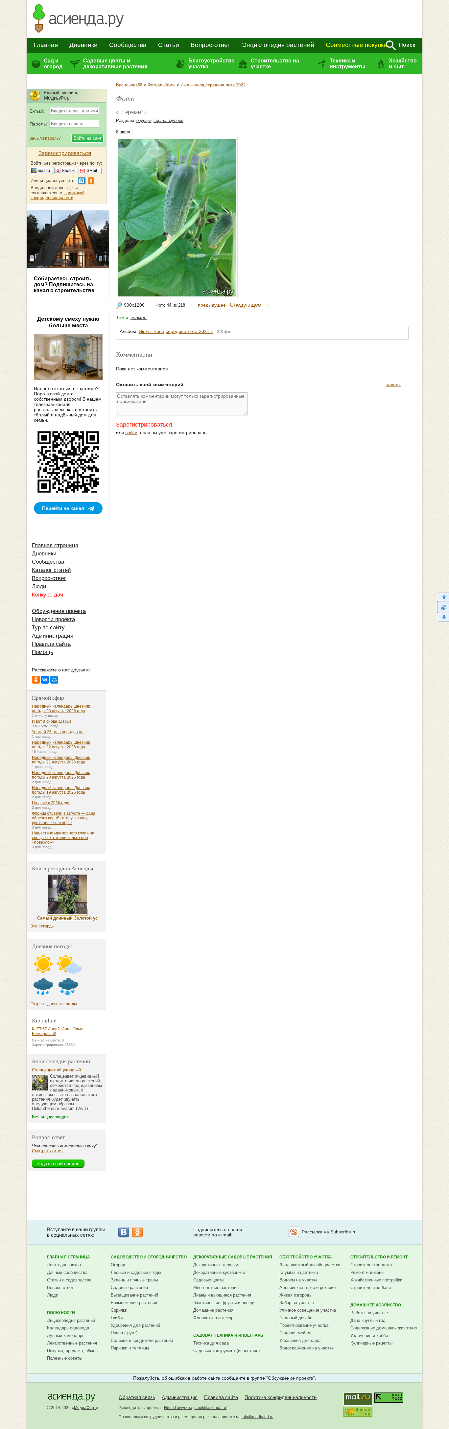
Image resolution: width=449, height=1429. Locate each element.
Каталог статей (51, 570)
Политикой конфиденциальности (57, 195)
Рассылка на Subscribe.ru (329, 1231)
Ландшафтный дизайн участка (309, 1264)
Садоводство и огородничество (149, 1257)
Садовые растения (129, 1287)
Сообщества (128, 44)
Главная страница (55, 545)
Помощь (42, 652)
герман (138, 317)
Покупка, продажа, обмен (72, 1350)
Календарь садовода (68, 1327)
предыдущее (212, 305)
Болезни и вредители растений (142, 1340)
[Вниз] (443, 617)
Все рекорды (43, 926)
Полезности (61, 1312)
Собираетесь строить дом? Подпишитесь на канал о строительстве (64, 284)
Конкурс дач (47, 595)
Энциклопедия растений (278, 44)
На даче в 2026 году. (51, 803)
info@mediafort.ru (257, 1417)
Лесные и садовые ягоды (136, 1272)
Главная (46, 44)
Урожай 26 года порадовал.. (58, 732)
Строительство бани (370, 1287)
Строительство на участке (275, 63)
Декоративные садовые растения (232, 1257)
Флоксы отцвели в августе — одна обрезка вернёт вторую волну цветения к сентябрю (63, 818)
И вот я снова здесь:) (51, 721)
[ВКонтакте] (45, 680)
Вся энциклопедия (50, 1116)
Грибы (117, 1317)
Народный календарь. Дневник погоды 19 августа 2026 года (61, 790)
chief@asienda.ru (210, 1407)
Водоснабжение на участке (306, 1348)
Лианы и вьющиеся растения (222, 1295)
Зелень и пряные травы (134, 1279)
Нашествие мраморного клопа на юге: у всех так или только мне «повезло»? (63, 838)
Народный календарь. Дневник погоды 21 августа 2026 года (61, 759)
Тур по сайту (48, 627)
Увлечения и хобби (369, 1335)
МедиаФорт (85, 1407)
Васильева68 (129, 84)
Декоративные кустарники (219, 1272)
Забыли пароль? (45, 138)
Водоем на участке (298, 1279)
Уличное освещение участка (307, 1310)
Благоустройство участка (211, 63)
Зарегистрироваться (144, 424)
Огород (118, 1264)
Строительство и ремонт (379, 1257)
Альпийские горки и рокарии (307, 1287)
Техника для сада (211, 1343)
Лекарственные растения (72, 1343)
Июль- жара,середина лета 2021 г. (214, 84)
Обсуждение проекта (59, 611)
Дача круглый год (368, 1320)
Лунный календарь (65, 1335)
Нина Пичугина (178, 1407)
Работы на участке (369, 1312)
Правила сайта (51, 644)
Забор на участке (296, 1302)
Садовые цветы (208, 1279)
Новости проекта (53, 619)
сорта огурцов (168, 120)
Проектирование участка (303, 1325)
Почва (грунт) (124, 1332)
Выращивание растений (134, 1295)
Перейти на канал (63, 508)
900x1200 (134, 305)
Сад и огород (53, 63)
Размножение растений (134, 1302)
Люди (39, 586)
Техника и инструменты (348, 63)
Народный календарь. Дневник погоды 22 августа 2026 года (61, 744)
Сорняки (119, 1310)
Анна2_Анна (60, 1029)
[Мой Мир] (54, 680)
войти (131, 432)
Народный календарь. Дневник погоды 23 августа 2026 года (61, 708)
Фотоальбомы (161, 84)
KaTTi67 (39, 1029)
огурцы (143, 120)
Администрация (52, 636)
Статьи (168, 44)
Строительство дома (371, 1264)
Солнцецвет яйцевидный (56, 1069)
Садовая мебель (296, 1332)
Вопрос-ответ (210, 44)
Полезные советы (64, 1358)
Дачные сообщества (67, 1272)
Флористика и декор (213, 1317)
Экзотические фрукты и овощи (223, 1302)
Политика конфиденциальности (281, 1397)
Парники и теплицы (130, 1348)
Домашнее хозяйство (375, 1305)
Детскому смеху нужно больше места (68, 322)
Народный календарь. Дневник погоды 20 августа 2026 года (61, 775)
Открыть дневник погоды (54, 1004)
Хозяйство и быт (403, 63)
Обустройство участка (305, 1257)
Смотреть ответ (47, 1150)
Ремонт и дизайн (367, 1272)
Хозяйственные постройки (376, 1279)
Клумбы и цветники (298, 1272)
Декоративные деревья (216, 1264)
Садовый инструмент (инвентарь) (226, 1350)
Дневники (83, 44)
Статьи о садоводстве (69, 1279)
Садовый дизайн (295, 1317)
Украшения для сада (299, 1340)
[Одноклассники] (36, 680)
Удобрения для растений (135, 1325)
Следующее (245, 305)
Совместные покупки (356, 44)
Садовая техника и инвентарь (228, 1335)
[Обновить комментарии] (443, 607)
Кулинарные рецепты (371, 1343)
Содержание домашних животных (383, 1327)
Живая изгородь (295, 1295)
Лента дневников (64, 1264)
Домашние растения (213, 1310)
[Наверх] (443, 597)
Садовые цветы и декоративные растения (115, 63)
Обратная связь (137, 1397)
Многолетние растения (216, 1287)
